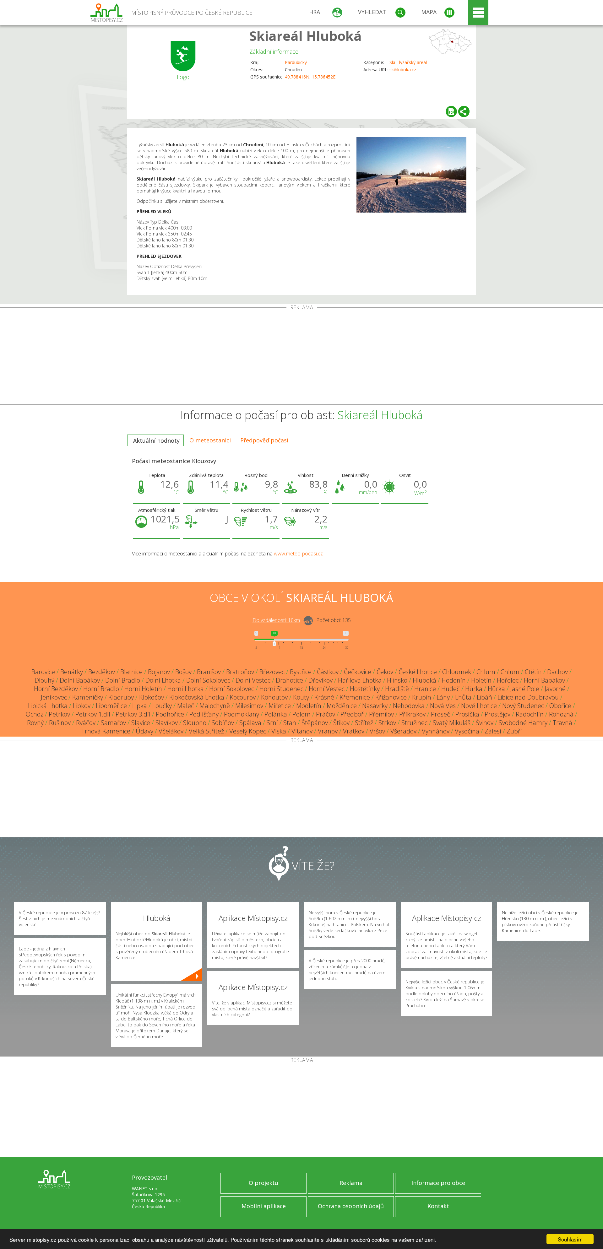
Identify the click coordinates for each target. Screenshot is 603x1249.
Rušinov (60, 722)
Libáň (484, 697)
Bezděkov (101, 672)
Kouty (301, 697)
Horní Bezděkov (56, 688)
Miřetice (280, 705)
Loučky (162, 705)
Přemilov (381, 714)
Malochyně (214, 705)
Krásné (324, 697)
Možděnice (342, 705)
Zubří (514, 731)
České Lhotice (418, 672)
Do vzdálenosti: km (276, 620)
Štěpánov (315, 722)
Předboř (352, 714)
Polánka (275, 714)
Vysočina (467, 731)
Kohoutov (274, 697)
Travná (562, 722)
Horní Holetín (143, 688)
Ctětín (533, 672)
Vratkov (353, 731)
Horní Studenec (281, 688)
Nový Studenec (523, 705)
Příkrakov (412, 714)
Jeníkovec (54, 697)
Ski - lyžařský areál (408, 62)
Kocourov (243, 697)
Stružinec (414, 722)
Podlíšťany (204, 714)
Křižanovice (391, 697)
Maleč (185, 705)
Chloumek (456, 672)
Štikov (341, 722)
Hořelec (508, 680)
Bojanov (159, 672)
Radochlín (530, 714)
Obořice (560, 705)
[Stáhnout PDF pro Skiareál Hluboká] (451, 111)
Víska (278, 731)
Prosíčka (467, 714)
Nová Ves (443, 705)
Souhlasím (570, 1239)
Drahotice (289, 680)
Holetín (481, 680)
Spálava (250, 722)
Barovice (43, 672)
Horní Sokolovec (231, 688)
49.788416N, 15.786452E (310, 77)
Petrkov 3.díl (133, 714)
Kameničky (87, 697)
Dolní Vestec (253, 680)
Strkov (387, 722)
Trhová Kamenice (105, 731)
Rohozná (561, 714)
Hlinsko (397, 680)
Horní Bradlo (101, 688)
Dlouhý (44, 680)
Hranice (425, 688)
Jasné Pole (524, 688)
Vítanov (301, 731)
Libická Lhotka (48, 705)
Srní (272, 722)
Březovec (272, 672)
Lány (443, 697)
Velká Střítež (206, 731)
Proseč (440, 714)
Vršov (377, 731)
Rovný (35, 722)
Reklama (351, 1183)
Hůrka (473, 688)
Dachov (557, 672)
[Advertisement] (301, 357)
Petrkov (59, 714)
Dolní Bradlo (122, 680)
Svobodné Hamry (523, 722)
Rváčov (85, 722)
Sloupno (194, 722)
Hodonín (454, 680)
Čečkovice (357, 672)
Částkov (328, 672)
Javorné (555, 688)
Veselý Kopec (247, 731)
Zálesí (493, 731)
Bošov (183, 672)
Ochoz (34, 714)
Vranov (328, 731)
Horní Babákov (544, 680)
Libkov (81, 705)
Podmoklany (241, 714)
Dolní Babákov (80, 680)
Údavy (144, 731)
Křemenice (355, 697)
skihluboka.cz (402, 70)
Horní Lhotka (185, 688)
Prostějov (497, 714)
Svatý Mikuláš (451, 722)
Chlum (485, 672)
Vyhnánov (435, 731)
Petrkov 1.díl (92, 714)
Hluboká (424, 680)
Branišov (209, 672)
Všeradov (403, 731)
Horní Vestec (327, 688)
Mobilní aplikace (264, 1206)
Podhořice (170, 714)
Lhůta (463, 697)
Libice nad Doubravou (528, 697)
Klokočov (151, 697)
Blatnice (131, 672)
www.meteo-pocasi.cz (298, 553)
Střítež (364, 722)
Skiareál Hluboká (305, 36)
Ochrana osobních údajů (351, 1206)
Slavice (140, 722)
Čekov (385, 672)
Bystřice (301, 672)
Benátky (71, 672)
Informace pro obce (438, 1183)
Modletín (308, 705)
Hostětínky (365, 688)
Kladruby (121, 697)
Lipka (139, 705)
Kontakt (438, 1206)
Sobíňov (223, 722)
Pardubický (296, 62)
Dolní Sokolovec (208, 680)
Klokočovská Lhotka (196, 697)
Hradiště (397, 688)
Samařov (113, 722)
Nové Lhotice (479, 705)
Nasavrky (375, 705)
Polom (301, 714)
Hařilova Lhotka (360, 680)
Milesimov (249, 705)
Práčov (325, 714)
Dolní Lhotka (163, 680)
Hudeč (450, 688)
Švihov (484, 722)
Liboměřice (111, 705)
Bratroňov (240, 672)
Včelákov (171, 731)
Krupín (421, 697)
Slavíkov (166, 722)
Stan (289, 722)
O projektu (263, 1183)
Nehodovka (409, 705)
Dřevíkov (320, 680)
